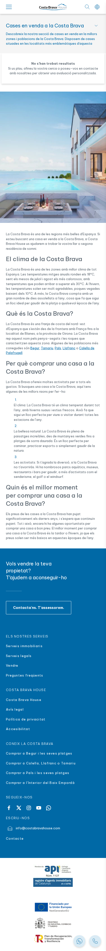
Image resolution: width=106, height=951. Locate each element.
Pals (58, 348)
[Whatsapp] (49, 808)
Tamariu (47, 348)
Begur (34, 348)
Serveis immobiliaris (24, 646)
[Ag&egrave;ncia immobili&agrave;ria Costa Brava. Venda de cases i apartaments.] (95, 941)
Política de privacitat (26, 719)
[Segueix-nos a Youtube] (39, 808)
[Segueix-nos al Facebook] (9, 808)
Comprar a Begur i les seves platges (39, 753)
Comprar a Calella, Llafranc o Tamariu (41, 763)
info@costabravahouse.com (38, 828)
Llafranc (69, 348)
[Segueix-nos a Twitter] (19, 808)
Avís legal (15, 709)
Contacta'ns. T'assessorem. (38, 607)
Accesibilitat (18, 729)
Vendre (12, 665)
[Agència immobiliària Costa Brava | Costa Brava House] (53, 7)
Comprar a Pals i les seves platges (37, 773)
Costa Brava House (23, 700)
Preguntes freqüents (24, 675)
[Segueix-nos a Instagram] (29, 808)
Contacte (15, 838)
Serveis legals (19, 656)
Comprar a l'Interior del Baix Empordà (40, 783)
